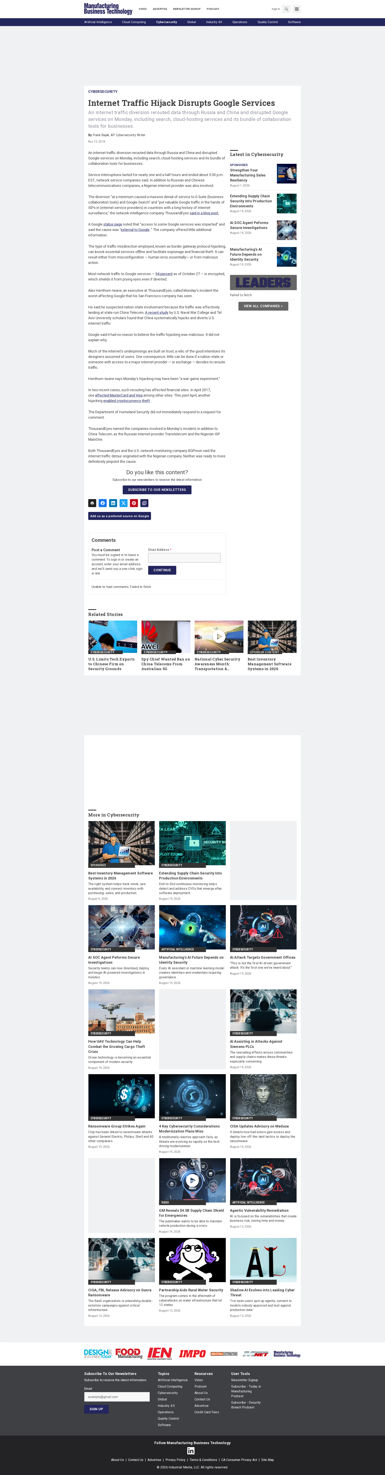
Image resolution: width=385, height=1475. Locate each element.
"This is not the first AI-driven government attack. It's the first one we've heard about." (261, 965)
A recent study (156, 312)
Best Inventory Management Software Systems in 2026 (269, 664)
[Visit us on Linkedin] (191, 1450)
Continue (162, 570)
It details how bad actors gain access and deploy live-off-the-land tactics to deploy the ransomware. (262, 1136)
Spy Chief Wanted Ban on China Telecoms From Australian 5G (165, 664)
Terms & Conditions (203, 1460)
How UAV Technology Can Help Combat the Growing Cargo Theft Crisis (116, 1046)
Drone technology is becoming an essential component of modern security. (119, 1060)
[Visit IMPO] (192, 1353)
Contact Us (135, 1460)
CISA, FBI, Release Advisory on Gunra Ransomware (119, 1292)
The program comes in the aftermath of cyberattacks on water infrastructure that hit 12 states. (190, 1300)
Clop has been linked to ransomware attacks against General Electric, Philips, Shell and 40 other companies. (120, 1136)
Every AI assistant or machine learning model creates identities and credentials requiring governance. (191, 972)
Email (88, 1388)
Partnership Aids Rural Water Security (191, 1290)
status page (112, 224)
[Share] (103, 503)
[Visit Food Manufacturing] (129, 1353)
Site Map (267, 1460)
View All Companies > (263, 306)
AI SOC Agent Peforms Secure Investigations (249, 225)
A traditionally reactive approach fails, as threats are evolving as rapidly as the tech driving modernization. (189, 1141)
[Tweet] (124, 503)
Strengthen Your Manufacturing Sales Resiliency (248, 175)
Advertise (154, 1460)
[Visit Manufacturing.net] (255, 1353)
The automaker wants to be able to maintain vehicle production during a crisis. (190, 1223)
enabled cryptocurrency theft (126, 401)
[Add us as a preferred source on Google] (144, 503)
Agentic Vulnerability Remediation (259, 1210)
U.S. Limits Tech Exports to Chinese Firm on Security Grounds (111, 664)
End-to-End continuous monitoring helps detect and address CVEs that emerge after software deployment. (190, 888)
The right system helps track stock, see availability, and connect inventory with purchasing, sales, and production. (117, 888)
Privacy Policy (175, 1460)
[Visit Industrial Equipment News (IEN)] (159, 1353)
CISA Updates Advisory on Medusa (259, 1126)
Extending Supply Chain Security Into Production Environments (251, 201)
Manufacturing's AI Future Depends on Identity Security (246, 254)
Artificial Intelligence (177, 949)
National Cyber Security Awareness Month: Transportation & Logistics (217, 664)
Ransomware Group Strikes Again (117, 1126)
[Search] (286, 9)
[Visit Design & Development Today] (98, 1353)
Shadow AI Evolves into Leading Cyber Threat (262, 1292)
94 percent (164, 274)
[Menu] (297, 9)
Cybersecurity (103, 91)
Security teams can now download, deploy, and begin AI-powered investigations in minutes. (118, 972)
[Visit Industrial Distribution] (224, 1353)
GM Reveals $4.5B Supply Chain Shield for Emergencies (191, 1213)
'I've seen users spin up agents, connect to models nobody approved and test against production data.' (261, 1305)
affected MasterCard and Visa (119, 395)
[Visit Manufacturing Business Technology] (287, 1353)
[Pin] (134, 503)
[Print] (92, 503)
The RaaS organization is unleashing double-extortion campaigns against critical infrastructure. (120, 1305)
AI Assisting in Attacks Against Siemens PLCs (256, 1044)
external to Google (135, 230)
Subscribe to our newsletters (157, 490)
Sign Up (96, 1409)
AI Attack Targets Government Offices (263, 957)
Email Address (160, 549)
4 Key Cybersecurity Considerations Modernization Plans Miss (189, 1128)
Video (165, 1202)
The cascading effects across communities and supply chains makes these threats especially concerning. (261, 1057)
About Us (117, 1460)
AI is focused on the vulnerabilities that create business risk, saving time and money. (263, 1218)
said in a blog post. (204, 213)
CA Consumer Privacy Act (239, 1460)
